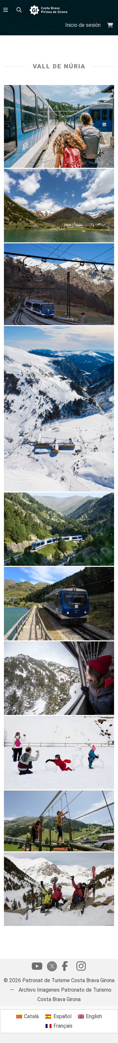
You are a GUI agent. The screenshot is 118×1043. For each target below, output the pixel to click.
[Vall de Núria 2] (59, 205)
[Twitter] (51, 967)
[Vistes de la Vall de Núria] (59, 408)
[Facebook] (64, 967)
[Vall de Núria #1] (59, 821)
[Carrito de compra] (111, 25)
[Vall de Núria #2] (59, 753)
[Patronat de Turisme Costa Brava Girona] (48, 11)
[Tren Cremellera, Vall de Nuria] (59, 284)
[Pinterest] (81, 967)
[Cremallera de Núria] (59, 529)
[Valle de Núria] (59, 126)
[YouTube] (37, 967)
